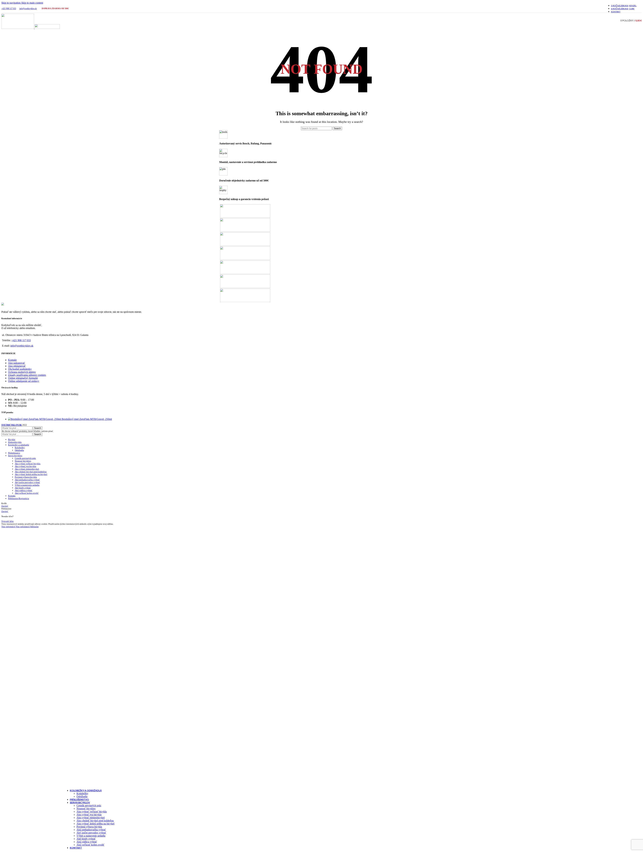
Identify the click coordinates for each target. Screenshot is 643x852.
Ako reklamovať (17, 366)
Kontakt (12, 359)
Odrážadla (82, 796)
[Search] (616, 20)
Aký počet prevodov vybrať (91, 832)
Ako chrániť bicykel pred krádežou (95, 820)
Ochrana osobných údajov (22, 372)
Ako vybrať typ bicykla (89, 814)
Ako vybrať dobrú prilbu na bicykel (95, 823)
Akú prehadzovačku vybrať (91, 829)
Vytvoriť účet (7, 521)
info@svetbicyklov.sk (28, 8)
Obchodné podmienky (20, 369)
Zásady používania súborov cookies (27, 375)
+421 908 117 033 (8, 8)
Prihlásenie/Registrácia (18, 498)
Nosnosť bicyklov (86, 808)
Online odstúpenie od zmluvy (23, 381)
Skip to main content (32, 2)
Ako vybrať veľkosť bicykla (92, 811)
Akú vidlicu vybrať (87, 841)
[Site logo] (18, 27)
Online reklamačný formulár (23, 378)
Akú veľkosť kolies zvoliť (90, 844)
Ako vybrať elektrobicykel (91, 817)
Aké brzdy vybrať (86, 838)
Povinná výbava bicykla (89, 826)
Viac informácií (15, 526)
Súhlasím (34, 526)
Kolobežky (82, 793)
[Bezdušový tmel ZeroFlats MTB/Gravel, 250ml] (35, 419)
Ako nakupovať (16, 363)
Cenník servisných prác (89, 805)
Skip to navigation (11, 2)
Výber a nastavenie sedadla (91, 835)
